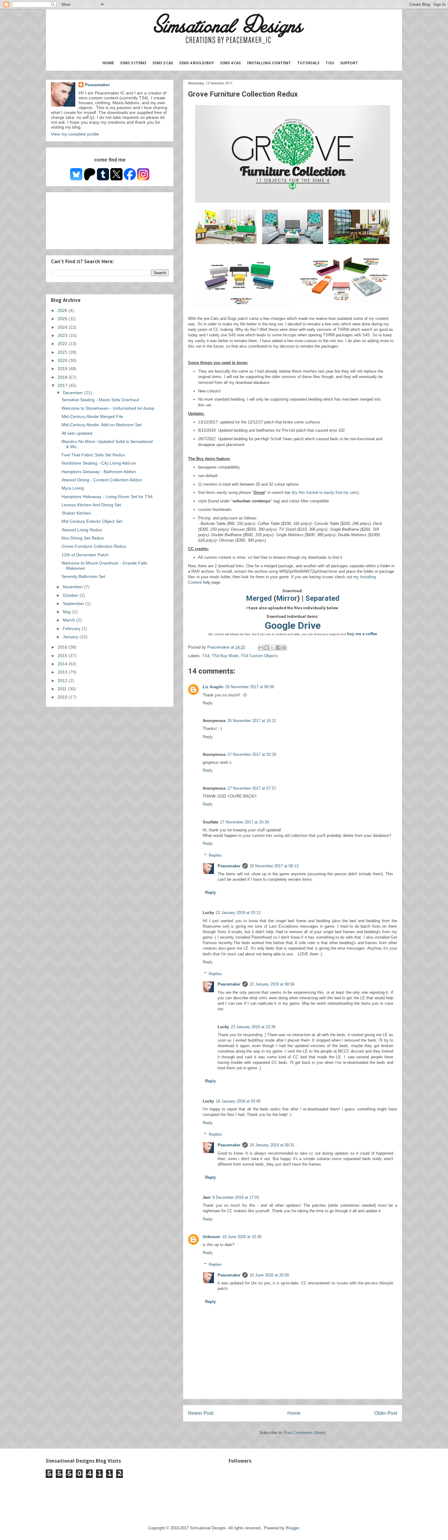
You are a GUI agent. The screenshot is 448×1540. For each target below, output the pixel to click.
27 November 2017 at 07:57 (251, 788)
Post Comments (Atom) (305, 1432)
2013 (63, 672)
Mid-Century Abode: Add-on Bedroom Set (101, 424)
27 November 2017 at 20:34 (244, 822)
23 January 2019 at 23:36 (253, 1027)
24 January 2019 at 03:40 (238, 1101)
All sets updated (77, 433)
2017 (63, 385)
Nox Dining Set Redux (83, 538)
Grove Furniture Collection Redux (94, 546)
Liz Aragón (213, 687)
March (69, 620)
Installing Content (269, 63)
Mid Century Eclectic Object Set (92, 521)
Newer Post (200, 1413)
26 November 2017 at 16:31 (251, 720)
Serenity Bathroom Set (83, 576)
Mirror (286, 598)
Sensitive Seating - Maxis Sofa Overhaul (100, 399)
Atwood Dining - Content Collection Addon (102, 479)
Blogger (292, 1528)
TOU (329, 63)
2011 (63, 688)
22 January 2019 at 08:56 (272, 984)
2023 (63, 335)
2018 (63, 377)
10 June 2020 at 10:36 (241, 1236)
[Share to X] (272, 648)
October (71, 595)
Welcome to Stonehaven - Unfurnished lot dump (108, 408)
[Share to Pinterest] (284, 648)
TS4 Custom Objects (259, 655)
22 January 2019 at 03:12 (238, 912)
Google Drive (293, 625)
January (71, 636)
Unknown (211, 1236)
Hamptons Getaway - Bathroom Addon (99, 471)
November (73, 586)
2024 (63, 327)
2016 (63, 647)
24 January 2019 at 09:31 (272, 1145)
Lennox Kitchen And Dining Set (91, 504)
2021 (63, 352)
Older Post (385, 1413)
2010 (63, 697)
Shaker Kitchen (76, 513)
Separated (322, 598)
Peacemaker (229, 866)
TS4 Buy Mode (225, 655)
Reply (208, 703)
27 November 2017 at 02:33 (251, 754)
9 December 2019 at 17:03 (235, 1197)
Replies (215, 855)
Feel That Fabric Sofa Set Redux (93, 454)
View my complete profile (75, 134)
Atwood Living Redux (82, 529)
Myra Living (73, 488)
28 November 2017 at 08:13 (274, 866)
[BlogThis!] (267, 648)
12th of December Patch (85, 554)
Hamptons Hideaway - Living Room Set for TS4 (107, 496)
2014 (63, 663)
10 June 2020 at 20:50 (269, 1275)
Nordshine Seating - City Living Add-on (99, 463)
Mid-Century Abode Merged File (92, 416)
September (74, 603)
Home (108, 63)
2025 (63, 318)
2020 (63, 360)
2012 (63, 680)
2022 (63, 343)
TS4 (205, 655)
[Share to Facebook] (278, 648)
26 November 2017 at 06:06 (249, 687)
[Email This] (261, 648)
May (67, 611)
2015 (63, 655)
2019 (63, 368)
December (73, 392)
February (72, 628)
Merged (259, 598)
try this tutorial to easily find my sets (325, 492)
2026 (63, 310)
